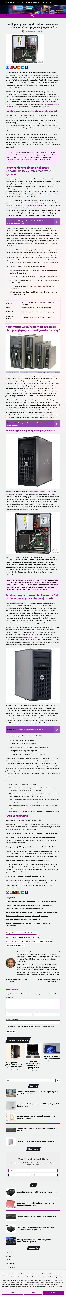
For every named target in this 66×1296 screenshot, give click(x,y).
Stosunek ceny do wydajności (42, 941)
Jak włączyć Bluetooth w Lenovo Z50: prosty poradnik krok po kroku (38, 1104)
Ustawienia (12, 1292)
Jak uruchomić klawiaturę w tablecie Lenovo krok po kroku (37, 1129)
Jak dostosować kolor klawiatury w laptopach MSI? (37, 1216)
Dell (33, 21)
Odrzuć (33, 1292)
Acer (7, 1252)
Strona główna (10, 2)
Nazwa (8, 1012)
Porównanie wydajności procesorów (18, 941)
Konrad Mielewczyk (30, 31)
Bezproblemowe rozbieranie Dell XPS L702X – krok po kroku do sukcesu (31, 901)
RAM (50, 280)
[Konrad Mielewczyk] (11, 963)
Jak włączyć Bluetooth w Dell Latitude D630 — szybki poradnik (33, 1064)
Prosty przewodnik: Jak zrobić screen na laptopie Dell (24, 909)
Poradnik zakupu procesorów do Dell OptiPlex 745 (22, 937)
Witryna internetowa (12, 1019)
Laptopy (8, 1267)
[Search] (59, 16)
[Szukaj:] (31, 1080)
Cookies (27, 2)
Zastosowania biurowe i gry (15, 945)
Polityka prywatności (38, 2)
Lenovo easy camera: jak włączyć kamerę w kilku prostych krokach (36, 1117)
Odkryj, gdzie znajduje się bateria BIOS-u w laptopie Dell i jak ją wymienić (32, 912)
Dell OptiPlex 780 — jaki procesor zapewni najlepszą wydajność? (14, 1064)
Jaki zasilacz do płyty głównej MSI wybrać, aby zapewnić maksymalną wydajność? (35, 1228)
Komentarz (9, 997)
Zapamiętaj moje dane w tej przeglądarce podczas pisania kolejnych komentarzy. (31, 1026)
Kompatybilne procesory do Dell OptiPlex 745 (21, 933)
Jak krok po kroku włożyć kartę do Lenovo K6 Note (37, 1141)
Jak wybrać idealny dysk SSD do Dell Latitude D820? (24, 919)
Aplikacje (9, 1256)
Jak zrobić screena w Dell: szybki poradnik (52, 1057)
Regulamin (20, 2)
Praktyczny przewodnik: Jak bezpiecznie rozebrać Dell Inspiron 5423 (30, 905)
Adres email (38, 1012)
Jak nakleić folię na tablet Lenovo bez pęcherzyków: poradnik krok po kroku (37, 1092)
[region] (33, 1283)
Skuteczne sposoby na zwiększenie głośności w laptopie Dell (27, 916)
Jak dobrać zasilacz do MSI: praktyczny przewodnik (37, 1192)
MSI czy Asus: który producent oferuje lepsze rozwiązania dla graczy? (34, 1240)
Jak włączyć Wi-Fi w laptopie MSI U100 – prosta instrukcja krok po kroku (35, 1204)
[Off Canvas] (6, 15)
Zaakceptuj (53, 1292)
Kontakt (49, 2)
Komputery (9, 1264)
